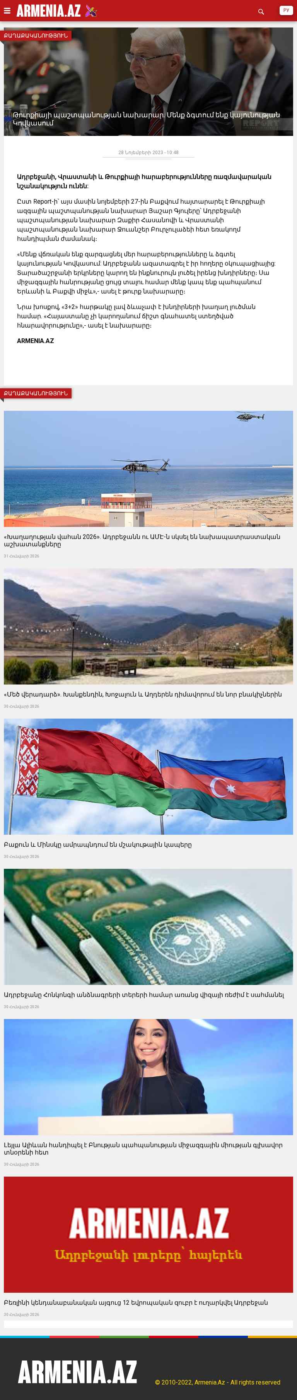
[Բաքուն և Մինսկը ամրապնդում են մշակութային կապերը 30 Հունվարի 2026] (148, 716)
